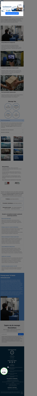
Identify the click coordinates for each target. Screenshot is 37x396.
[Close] (22, 2)
